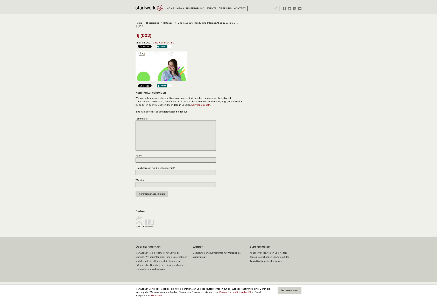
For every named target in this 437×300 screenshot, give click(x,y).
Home (170, 8)
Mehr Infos (157, 295)
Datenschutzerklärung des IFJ (235, 292)
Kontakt (240, 8)
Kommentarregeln (200, 104)
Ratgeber (168, 22)
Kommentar (142, 118)
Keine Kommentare (162, 42)
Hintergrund (195, 8)
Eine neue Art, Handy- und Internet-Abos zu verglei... (207, 22)
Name (139, 155)
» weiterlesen (157, 269)
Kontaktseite (257, 261)
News (180, 8)
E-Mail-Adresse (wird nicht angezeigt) (155, 168)
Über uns (225, 8)
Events (211, 8)
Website (140, 180)
